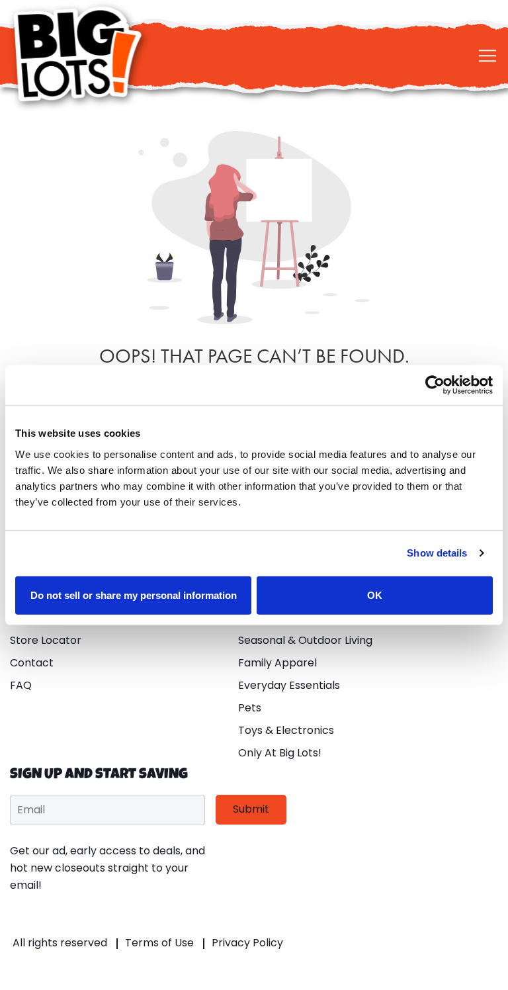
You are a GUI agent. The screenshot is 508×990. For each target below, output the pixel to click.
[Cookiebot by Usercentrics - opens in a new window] (435, 385)
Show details (437, 553)
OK (374, 594)
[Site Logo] (79, 54)
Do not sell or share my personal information (133, 594)
